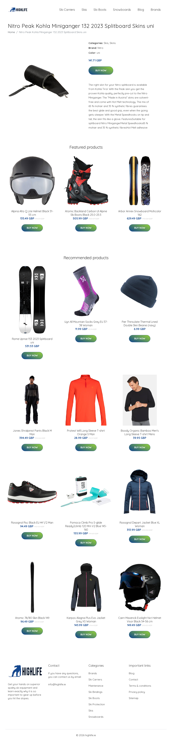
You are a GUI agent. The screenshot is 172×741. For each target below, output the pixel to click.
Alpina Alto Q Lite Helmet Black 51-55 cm (32, 213)
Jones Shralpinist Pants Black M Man (32, 432)
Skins (113, 43)
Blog (141, 10)
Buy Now (100, 70)
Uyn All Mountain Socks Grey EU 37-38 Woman (86, 323)
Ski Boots (100, 10)
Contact (133, 679)
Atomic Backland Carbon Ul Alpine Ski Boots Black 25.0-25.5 (86, 213)
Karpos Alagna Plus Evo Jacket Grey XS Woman (86, 619)
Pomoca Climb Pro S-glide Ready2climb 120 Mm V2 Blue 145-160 (86, 526)
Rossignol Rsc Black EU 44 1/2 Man (32, 522)
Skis (84, 10)
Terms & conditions (140, 685)
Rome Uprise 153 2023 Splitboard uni (32, 340)
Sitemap (133, 698)
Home (11, 32)
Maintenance (96, 685)
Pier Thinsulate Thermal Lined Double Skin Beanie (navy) (140, 323)
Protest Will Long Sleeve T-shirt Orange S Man (86, 432)
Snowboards (122, 10)
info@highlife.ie (57, 684)
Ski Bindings (95, 692)
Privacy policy (137, 692)
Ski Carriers (67, 10)
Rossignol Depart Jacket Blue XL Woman (140, 524)
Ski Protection (97, 704)
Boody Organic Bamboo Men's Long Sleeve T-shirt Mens (140, 432)
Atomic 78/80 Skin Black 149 (32, 618)
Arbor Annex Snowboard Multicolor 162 (139, 213)
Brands (156, 10)
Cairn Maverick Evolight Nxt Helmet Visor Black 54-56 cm (139, 619)
